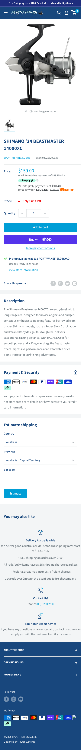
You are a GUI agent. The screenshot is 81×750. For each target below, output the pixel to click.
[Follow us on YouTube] (20, 699)
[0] (74, 12)
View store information (23, 270)
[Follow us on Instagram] (13, 699)
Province (9, 452)
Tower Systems (26, 742)
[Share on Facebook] (53, 283)
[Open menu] (6, 12)
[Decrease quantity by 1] (22, 213)
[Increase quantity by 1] (45, 213)
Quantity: (10, 213)
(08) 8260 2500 (45, 604)
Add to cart (40, 227)
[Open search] (59, 13)
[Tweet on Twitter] (67, 283)
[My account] (66, 13)
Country (9, 434)
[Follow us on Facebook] (6, 699)
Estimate (15, 493)
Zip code (9, 470)
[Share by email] (74, 283)
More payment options (40, 248)
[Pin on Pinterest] (60, 283)
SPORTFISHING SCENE (17, 158)
